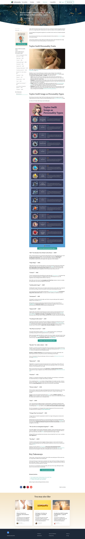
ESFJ (58, 74)
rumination (61, 420)
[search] (60, 2)
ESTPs (38, 336)
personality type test (58, 98)
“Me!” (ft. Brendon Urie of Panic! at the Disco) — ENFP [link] (21, 56)
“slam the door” (55, 275)
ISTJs (39, 381)
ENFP (32, 70)
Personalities (24, 2)
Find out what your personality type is (47, 248)
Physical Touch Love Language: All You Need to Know (23, 515)
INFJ (30, 70)
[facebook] (21, 487)
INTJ (37, 70)
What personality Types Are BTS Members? (38, 478)
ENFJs (52, 266)
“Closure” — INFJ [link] (19, 60)
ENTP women (42, 446)
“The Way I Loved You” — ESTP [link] (21, 70)
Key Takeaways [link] (18, 92)
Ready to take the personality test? (47, 340)
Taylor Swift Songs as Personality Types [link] (19, 52)
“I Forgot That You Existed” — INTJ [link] (21, 84)
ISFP (40, 300)
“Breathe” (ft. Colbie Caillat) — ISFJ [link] (21, 73)
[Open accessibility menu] (8, 533)
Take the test (69, 2)
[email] (31, 487)
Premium (32, 2)
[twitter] (25, 487)
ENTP (34, 444)
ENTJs (43, 431)
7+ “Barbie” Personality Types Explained (37, 479)
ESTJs (49, 394)
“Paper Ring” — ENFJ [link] (19, 58)
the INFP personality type (53, 291)
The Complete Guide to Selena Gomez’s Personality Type (40, 477)
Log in (63, 2)
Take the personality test (47, 470)
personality (60, 36)
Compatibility (53, 2)
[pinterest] (28, 487)
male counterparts (61, 447)
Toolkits (38, 2)
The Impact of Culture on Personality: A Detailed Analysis (41, 515)
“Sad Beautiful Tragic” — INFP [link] (21, 62)
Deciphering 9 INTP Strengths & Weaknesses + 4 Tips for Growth (61, 515)
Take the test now (21, 44)
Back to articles (63, 487)
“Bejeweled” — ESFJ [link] (19, 75)
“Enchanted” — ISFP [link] (19, 64)
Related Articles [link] (19, 94)
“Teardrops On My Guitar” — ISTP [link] (22, 68)
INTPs (37, 405)
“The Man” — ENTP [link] (19, 89)
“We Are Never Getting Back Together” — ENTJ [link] (21, 87)
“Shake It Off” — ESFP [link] (20, 66)
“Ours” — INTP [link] (18, 81)
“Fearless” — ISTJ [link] (19, 77)
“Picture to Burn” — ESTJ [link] (20, 79)
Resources (45, 2)
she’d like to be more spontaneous (49, 88)
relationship (45, 331)
